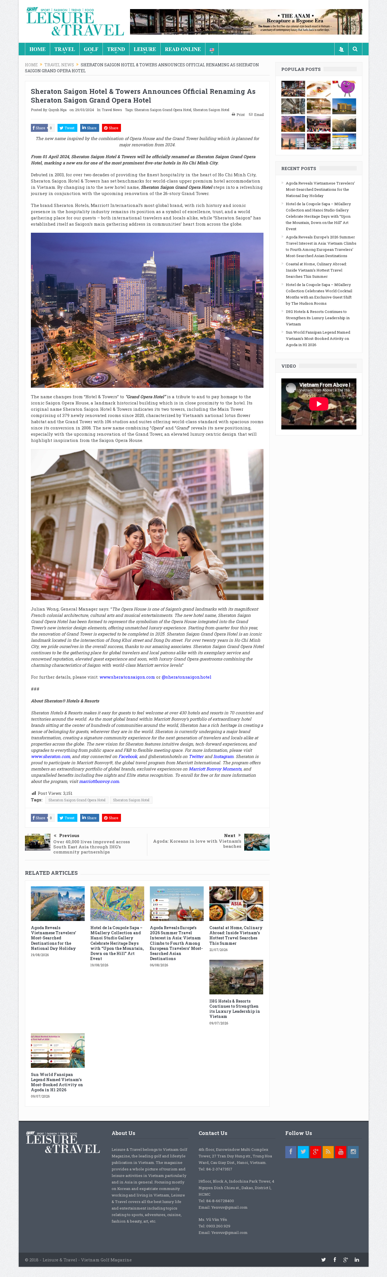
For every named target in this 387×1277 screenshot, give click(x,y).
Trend (116, 49)
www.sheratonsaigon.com (127, 677)
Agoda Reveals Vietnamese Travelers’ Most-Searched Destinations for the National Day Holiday (53, 938)
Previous (69, 835)
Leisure (145, 49)
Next (229, 835)
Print (241, 114)
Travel (64, 49)
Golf (91, 49)
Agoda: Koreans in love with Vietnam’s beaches (197, 843)
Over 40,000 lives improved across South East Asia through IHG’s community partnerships (91, 847)
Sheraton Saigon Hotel (211, 109)
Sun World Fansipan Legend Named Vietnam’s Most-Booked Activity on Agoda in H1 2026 (57, 1082)
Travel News (112, 109)
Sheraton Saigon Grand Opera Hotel (162, 109)
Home (37, 49)
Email (259, 114)
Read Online (183, 49)
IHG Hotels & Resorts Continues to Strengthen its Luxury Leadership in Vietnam (234, 1008)
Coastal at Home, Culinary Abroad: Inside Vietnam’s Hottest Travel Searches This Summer (236, 935)
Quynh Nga (57, 109)
